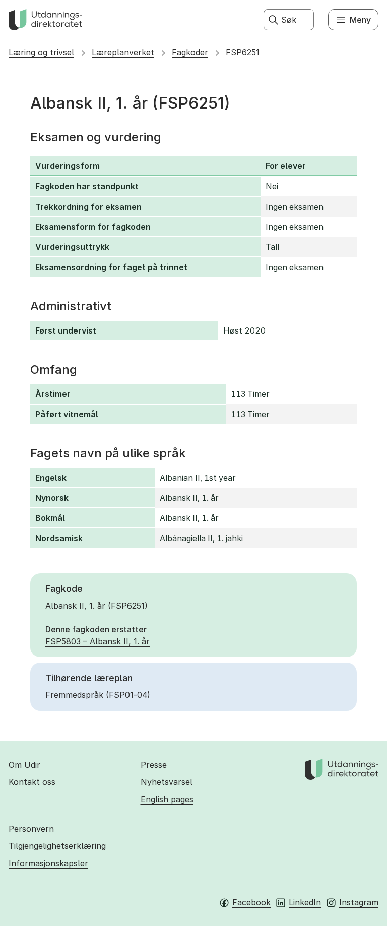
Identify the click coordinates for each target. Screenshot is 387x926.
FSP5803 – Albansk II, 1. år (97, 641)
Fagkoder (190, 52)
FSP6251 (243, 52)
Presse (154, 765)
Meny (360, 20)
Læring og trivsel (41, 52)
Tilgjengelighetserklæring (57, 846)
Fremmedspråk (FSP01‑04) (97, 695)
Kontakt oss (32, 782)
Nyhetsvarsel (166, 782)
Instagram (358, 902)
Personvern (31, 829)
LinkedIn (305, 902)
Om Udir (24, 765)
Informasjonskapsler (48, 863)
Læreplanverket (123, 52)
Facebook (251, 902)
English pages (167, 799)
